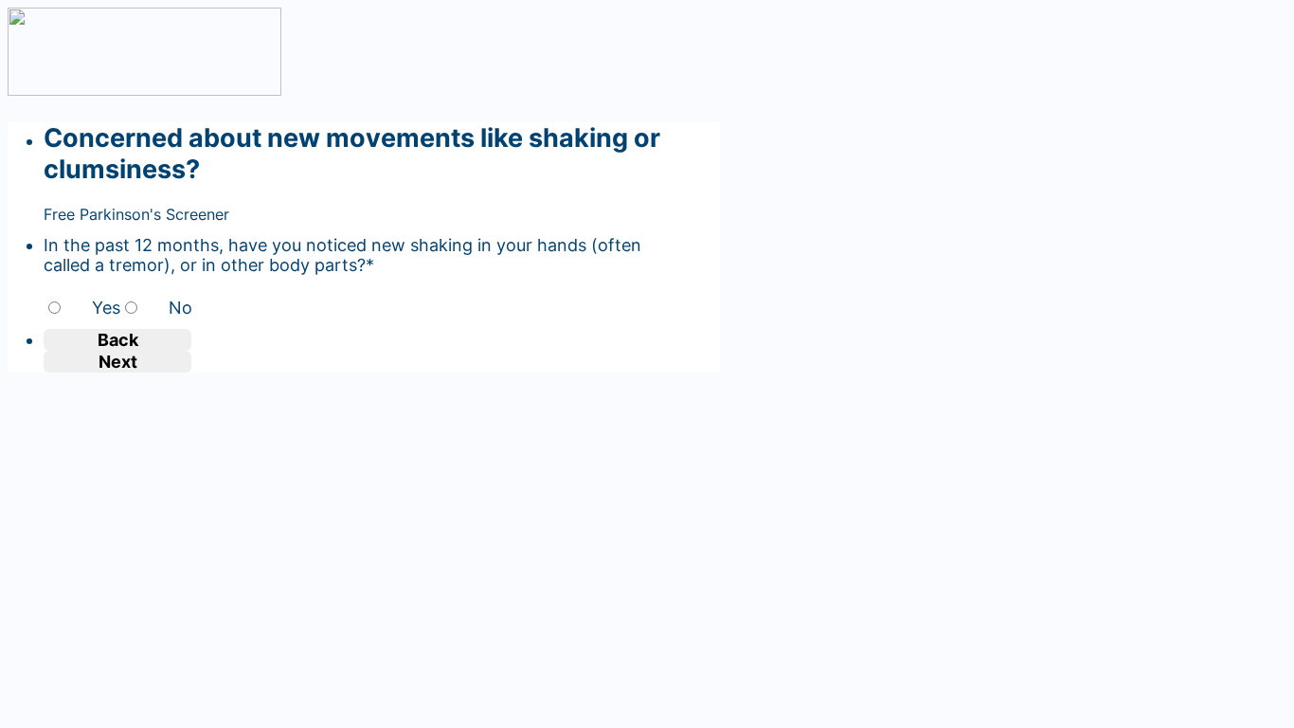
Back (118, 340)
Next (118, 362)
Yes (106, 308)
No (180, 308)
